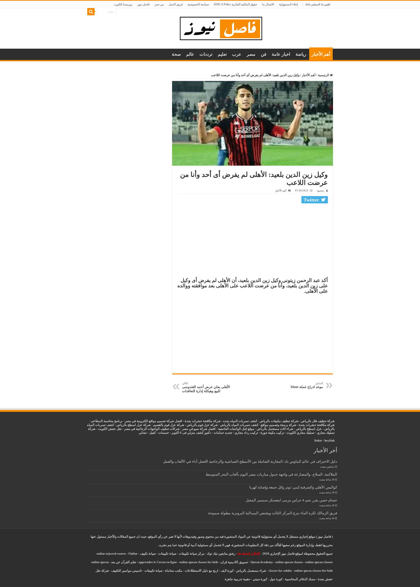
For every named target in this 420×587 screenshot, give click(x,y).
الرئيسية (324, 75)
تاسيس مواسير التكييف (126, 570)
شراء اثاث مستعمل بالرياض (275, 429)
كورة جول (275, 579)
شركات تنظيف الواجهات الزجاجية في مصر (152, 429)
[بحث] (91, 11)
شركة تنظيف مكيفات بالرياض (279, 421)
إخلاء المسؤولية (288, 4)
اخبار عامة (281, 54)
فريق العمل (176, 4)
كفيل (152, 432)
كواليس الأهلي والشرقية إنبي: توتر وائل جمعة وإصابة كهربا (293, 487)
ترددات (206, 54)
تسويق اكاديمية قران (234, 562)
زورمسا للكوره (123, 4)
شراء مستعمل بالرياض (251, 570)
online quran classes (289, 562)
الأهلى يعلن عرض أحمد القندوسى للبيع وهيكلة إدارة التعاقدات (206, 387)
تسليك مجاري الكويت (301, 432)
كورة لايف (227, 570)
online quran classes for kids (198, 562)
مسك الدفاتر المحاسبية (300, 579)
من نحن (159, 4)
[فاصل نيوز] (223, 27)
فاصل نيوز (143, 4)
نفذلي (143, 432)
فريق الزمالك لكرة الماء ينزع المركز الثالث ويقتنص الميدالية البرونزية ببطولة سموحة (272, 513)
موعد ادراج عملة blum (307, 385)
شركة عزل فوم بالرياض (202, 425)
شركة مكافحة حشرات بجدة (317, 425)
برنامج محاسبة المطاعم (106, 421)
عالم (190, 54)
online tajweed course (111, 553)
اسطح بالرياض (306, 429)
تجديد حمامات (223, 432)
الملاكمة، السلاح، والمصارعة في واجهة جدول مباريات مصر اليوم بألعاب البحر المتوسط (271, 474)
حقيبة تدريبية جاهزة (237, 579)
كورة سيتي (259, 579)
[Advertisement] (252, 242)
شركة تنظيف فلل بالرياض (318, 421)
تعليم (222, 54)
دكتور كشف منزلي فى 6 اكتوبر (191, 432)
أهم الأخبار (321, 54)
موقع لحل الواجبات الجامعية (236, 429)
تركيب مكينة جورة (272, 432)
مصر (251, 54)
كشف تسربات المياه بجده (240, 421)
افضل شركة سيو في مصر (199, 429)
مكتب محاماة (173, 570)
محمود (320, 190)
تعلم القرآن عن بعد (123, 562)
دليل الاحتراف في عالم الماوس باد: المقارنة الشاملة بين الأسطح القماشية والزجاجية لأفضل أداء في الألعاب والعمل (250, 461)
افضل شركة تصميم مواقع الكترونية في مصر (153, 421)
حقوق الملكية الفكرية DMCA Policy (235, 4)
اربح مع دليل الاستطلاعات (201, 570)
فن (263, 54)
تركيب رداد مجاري (246, 432)
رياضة (301, 54)
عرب (236, 54)
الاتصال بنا (268, 4)
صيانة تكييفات (167, 553)
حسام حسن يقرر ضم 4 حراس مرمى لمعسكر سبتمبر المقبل (291, 500)
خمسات (163, 432)
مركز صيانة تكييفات (191, 553)
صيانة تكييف (148, 553)
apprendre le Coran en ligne (158, 562)
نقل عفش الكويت (110, 429)
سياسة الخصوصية (198, 4)
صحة (176, 54)
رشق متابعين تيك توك (221, 553)
